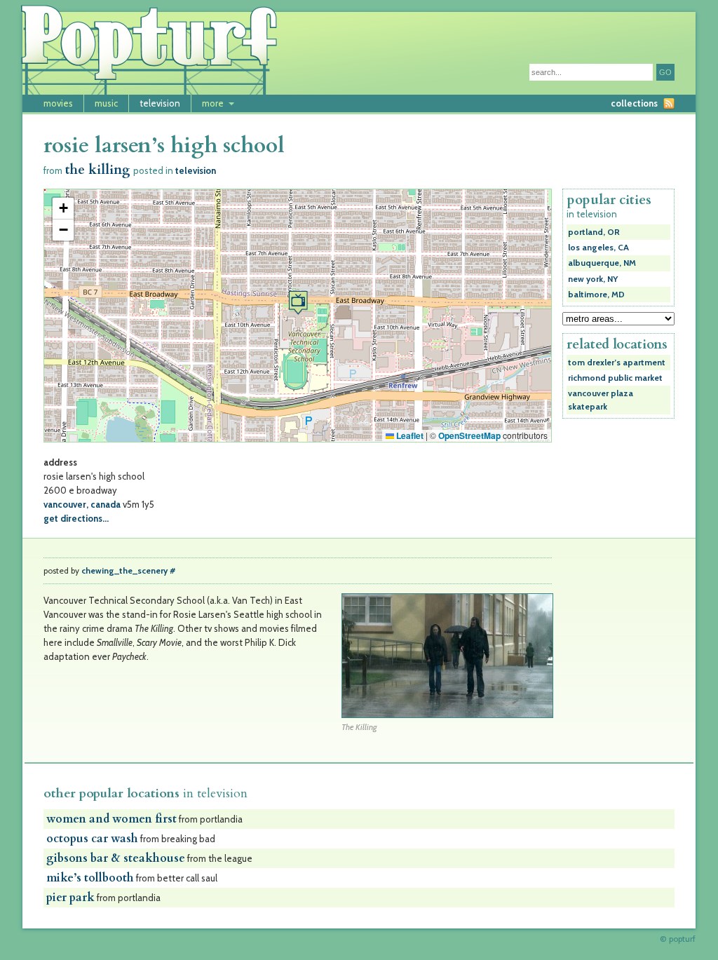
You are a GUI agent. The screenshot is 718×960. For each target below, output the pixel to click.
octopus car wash (92, 838)
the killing (97, 170)
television (160, 103)
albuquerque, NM (602, 263)
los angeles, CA (598, 247)
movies (58, 103)
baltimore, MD (596, 294)
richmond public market (615, 378)
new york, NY (593, 279)
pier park (70, 897)
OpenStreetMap (469, 435)
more (213, 103)
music (106, 103)
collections (634, 103)
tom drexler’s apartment (616, 362)
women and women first (111, 819)
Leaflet (409, 435)
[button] (298, 303)
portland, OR (594, 232)
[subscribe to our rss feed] (669, 103)
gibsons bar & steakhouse (115, 858)
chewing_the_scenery (124, 571)
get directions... (76, 518)
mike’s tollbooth (90, 878)
